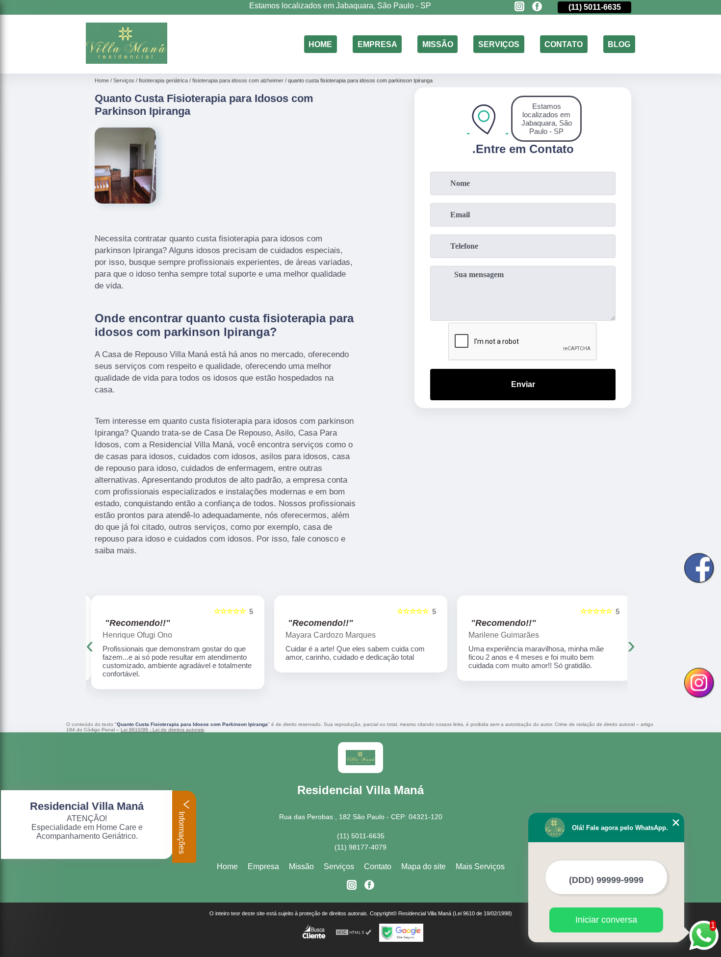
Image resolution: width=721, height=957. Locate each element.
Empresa (377, 44)
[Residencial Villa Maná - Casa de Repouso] (126, 61)
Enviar (523, 384)
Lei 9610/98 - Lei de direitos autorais (162, 729)
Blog (619, 44)
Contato (563, 44)
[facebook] (537, 7)
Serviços (498, 44)
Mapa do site (423, 866)
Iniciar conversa (606, 920)
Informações (182, 831)
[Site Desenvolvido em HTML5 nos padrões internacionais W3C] (353, 932)
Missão (437, 44)
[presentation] (90, 644)
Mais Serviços (480, 866)
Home (320, 44)
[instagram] (519, 7)
